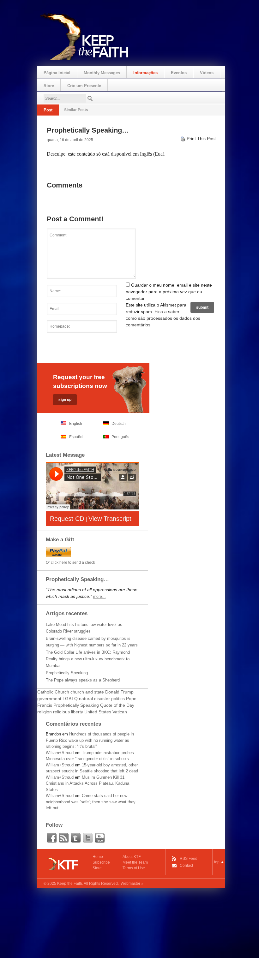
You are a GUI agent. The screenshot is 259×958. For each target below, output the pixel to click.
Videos (207, 72)
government (49, 698)
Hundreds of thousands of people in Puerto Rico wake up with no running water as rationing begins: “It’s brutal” (90, 740)
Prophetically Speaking (76, 705)
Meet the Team (135, 862)
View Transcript (109, 518)
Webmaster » (132, 883)
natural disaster (94, 698)
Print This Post (201, 138)
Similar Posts (76, 110)
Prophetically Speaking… (69, 672)
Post (48, 110)
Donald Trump (119, 691)
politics (118, 698)
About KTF (132, 856)
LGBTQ (70, 698)
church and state (87, 691)
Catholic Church (53, 691)
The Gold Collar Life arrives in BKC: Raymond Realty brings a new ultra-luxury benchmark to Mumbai (88, 659)
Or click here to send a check (70, 562)
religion (44, 711)
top (217, 862)
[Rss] (64, 838)
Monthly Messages (102, 72)
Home (98, 856)
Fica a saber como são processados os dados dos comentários (163, 318)
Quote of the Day (117, 705)
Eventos (179, 72)
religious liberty (68, 711)
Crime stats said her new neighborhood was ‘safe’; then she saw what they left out (91, 801)
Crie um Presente (84, 85)
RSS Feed (188, 858)
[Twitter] (88, 838)
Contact (186, 865)
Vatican (119, 711)
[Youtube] (100, 838)
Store (49, 85)
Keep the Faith (69, 883)
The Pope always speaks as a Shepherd (83, 680)
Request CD (67, 518)
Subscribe (101, 862)
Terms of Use (134, 868)
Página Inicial (57, 72)
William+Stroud (60, 752)
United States (97, 711)
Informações (145, 72)
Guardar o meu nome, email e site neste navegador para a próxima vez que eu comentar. (169, 292)
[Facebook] (52, 838)
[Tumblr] (76, 838)
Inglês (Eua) (152, 154)
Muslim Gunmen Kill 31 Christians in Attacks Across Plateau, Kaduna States (87, 783)
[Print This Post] (182, 138)
